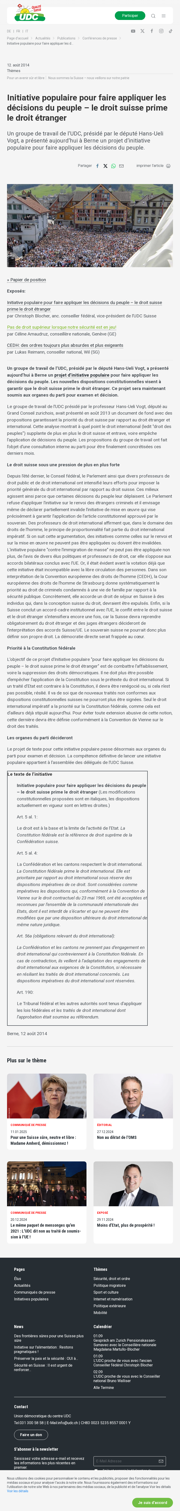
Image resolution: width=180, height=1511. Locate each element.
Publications (66, 38)
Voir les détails (17, 1491)
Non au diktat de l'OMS (117, 1137)
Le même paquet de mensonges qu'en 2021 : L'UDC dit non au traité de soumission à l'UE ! (46, 1231)
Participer (130, 15)
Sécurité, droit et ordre (112, 1278)
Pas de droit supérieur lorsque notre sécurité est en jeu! (61, 327)
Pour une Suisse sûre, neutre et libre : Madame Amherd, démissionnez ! (43, 1140)
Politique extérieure (110, 1306)
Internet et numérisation (113, 1299)
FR (18, 31)
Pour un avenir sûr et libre (26, 78)
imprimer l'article (150, 165)
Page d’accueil (17, 38)
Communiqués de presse (34, 1292)
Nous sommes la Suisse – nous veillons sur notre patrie (88, 78)
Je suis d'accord (152, 1502)
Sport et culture (106, 1292)
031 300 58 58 (32, 1423)
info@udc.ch (68, 1423)
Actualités (42, 38)
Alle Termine (104, 1387)
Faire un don (31, 1435)
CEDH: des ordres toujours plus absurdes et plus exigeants (65, 345)
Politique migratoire (110, 1285)
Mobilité (100, 1313)
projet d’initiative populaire (81, 375)
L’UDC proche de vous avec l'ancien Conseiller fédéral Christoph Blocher (123, 1362)
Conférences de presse (99, 38)
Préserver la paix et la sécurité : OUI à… (46, 1358)
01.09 (98, 1336)
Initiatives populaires (31, 1299)
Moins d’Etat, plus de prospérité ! (126, 1225)
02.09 (98, 1372)
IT (27, 31)
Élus (17, 1278)
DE (9, 31)
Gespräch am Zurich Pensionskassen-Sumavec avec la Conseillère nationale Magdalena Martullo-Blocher (125, 1345)
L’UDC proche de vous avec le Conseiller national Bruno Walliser (127, 1378)
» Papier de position (26, 279)
